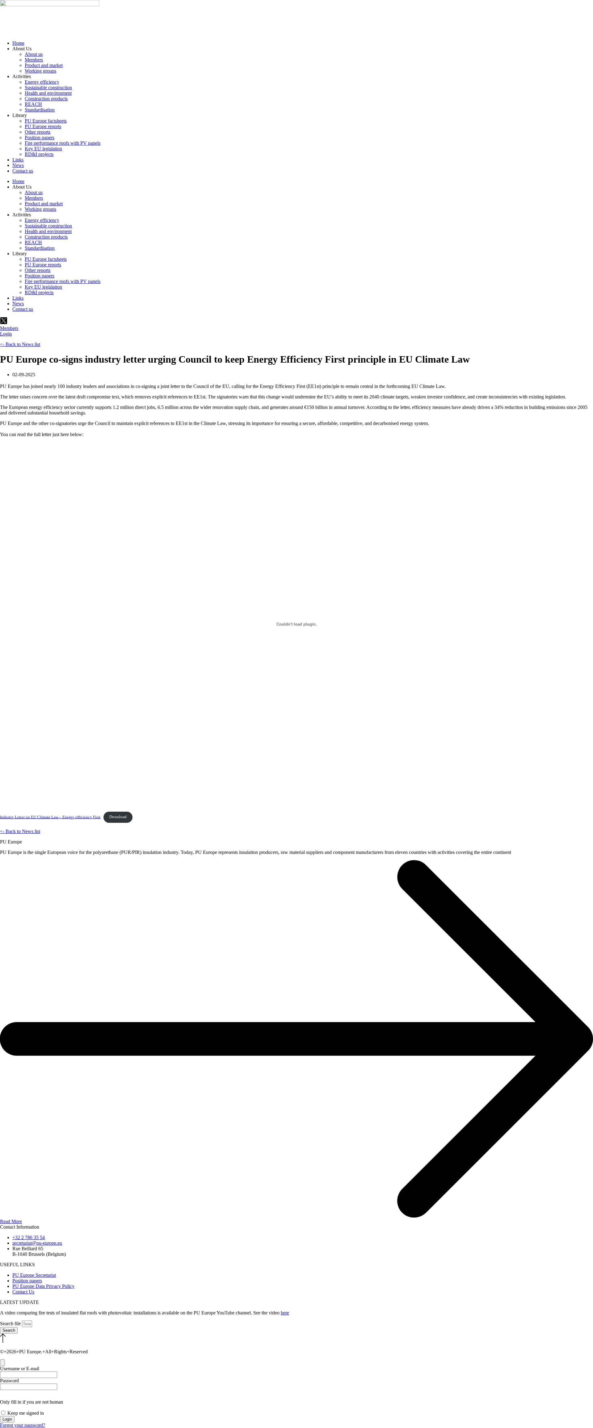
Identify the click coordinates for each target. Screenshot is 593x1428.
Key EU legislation (43, 148)
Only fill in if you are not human (31, 1402)
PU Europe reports (43, 126)
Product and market (44, 65)
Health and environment (48, 93)
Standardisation (40, 109)
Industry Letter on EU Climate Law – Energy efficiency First (50, 817)
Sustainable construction (48, 87)
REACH (33, 104)
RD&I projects (39, 154)
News (18, 165)
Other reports (37, 132)
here (285, 1312)
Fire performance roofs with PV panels (62, 143)
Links (17, 159)
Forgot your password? (22, 1425)
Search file (11, 1323)
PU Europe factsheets (46, 120)
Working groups (40, 70)
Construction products (46, 98)
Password (9, 1380)
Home (18, 43)
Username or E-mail (19, 1368)
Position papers (39, 137)
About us (34, 54)
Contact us (22, 170)
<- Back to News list (20, 344)
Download (118, 817)
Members (34, 59)
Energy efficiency (42, 82)
